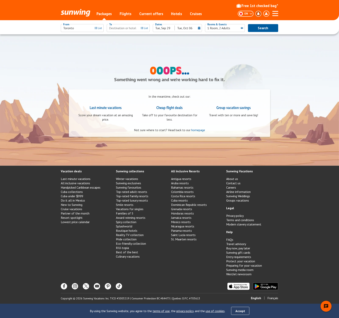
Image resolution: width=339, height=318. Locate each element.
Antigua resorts (181, 179)
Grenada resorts (181, 209)
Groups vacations (237, 200)
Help (229, 232)
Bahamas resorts (182, 187)
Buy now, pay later (238, 248)
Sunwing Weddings (238, 196)
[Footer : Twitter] (86, 286)
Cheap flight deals (169, 107)
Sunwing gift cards (238, 252)
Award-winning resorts (130, 218)
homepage (198, 130)
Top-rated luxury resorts (132, 200)
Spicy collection (126, 222)
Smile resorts (124, 205)
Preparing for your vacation (244, 265)
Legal (230, 208)
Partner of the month (75, 213)
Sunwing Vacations (239, 171)
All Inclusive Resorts (185, 171)
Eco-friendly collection (131, 243)
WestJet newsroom (239, 274)
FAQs (229, 240)
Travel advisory (236, 244)
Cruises (196, 13)
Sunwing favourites (128, 187)
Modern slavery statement (243, 224)
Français (272, 298)
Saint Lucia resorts (183, 235)
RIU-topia (122, 248)
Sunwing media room (239, 270)
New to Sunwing (71, 205)
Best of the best (127, 252)
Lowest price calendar (75, 222)
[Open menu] (275, 12)
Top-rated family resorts (132, 196)
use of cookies (215, 311)
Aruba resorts (180, 183)
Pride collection (126, 239)
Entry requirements (238, 257)
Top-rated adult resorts (131, 192)
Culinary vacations (128, 256)
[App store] (238, 286)
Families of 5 (124, 213)
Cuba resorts (179, 200)
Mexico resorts (181, 222)
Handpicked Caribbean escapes (80, 187)
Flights (125, 13)
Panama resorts (181, 231)
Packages (104, 13)
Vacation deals (71, 171)
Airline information (238, 192)
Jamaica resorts (181, 218)
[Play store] (265, 286)
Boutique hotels (126, 231)
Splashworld (124, 226)
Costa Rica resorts (183, 196)
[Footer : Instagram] (75, 286)
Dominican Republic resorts (189, 205)
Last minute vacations (106, 107)
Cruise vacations (71, 209)
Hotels (176, 13)
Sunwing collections (130, 171)
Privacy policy (235, 216)
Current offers (151, 13)
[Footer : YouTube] (97, 286)
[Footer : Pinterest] (108, 286)
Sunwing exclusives (128, 183)
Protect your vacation (240, 261)
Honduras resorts (182, 213)
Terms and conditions (240, 220)
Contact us (233, 183)
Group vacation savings (233, 107)
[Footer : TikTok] (119, 286)
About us (232, 179)
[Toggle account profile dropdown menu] (266, 14)
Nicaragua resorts (182, 226)
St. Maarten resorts (184, 239)
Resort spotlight (72, 218)
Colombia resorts (182, 192)
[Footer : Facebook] (64, 286)
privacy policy (184, 311)
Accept (240, 311)
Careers (231, 187)
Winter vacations (127, 179)
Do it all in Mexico (73, 200)
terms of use (161, 311)
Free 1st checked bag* (259, 5)
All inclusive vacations (75, 183)
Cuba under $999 (72, 196)
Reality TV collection (130, 235)
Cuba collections (72, 192)
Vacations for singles (129, 209)
